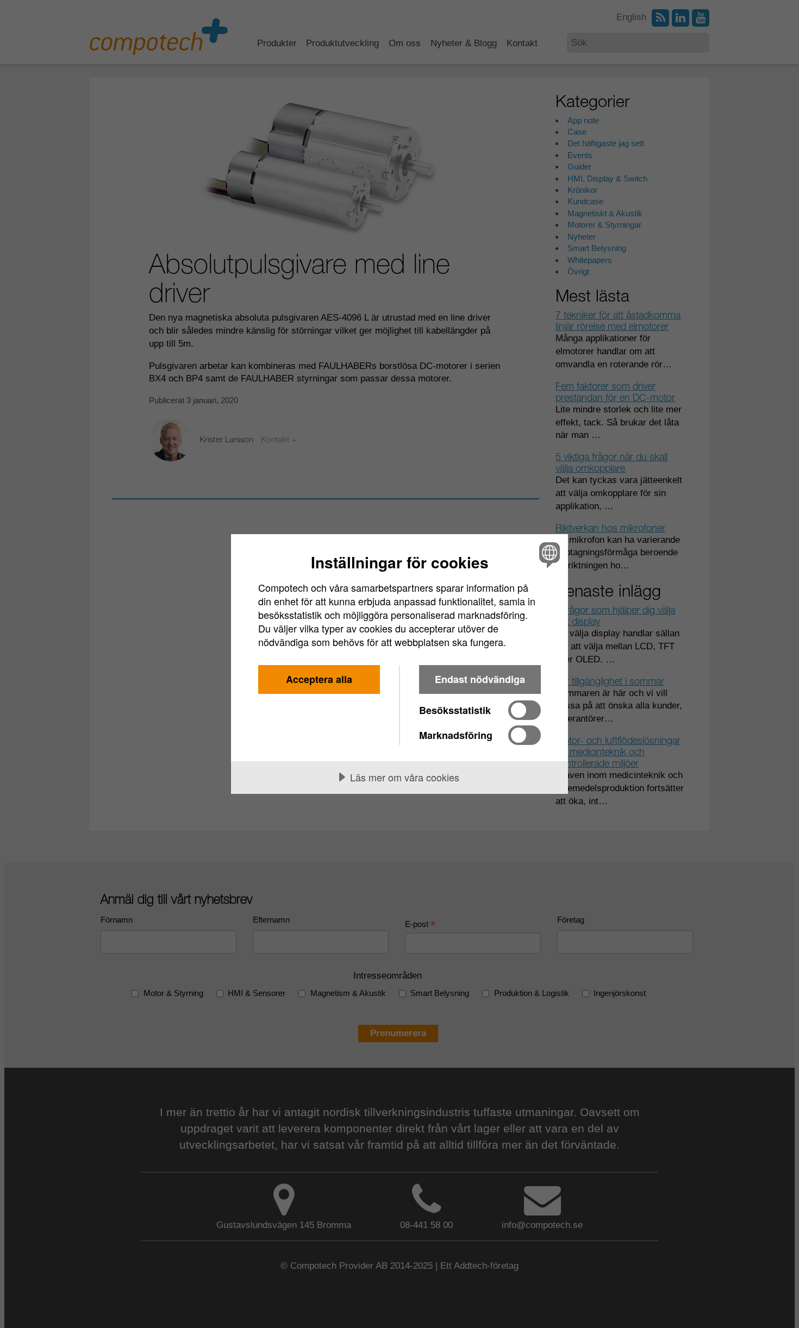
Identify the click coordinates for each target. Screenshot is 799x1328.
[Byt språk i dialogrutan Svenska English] (547, 554)
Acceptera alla (319, 679)
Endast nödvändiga (480, 679)
